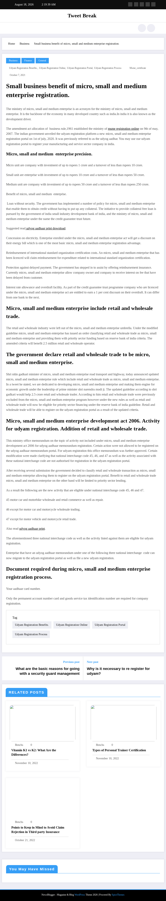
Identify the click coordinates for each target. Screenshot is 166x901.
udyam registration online (52, 68)
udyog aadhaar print (32, 528)
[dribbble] (142, 4)
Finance (28, 60)
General (42, 60)
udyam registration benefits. (23, 68)
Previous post (71, 661)
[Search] (142, 28)
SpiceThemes (118, 894)
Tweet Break (82, 16)
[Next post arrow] (158, 668)
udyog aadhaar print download (45, 228)
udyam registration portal (80, 68)
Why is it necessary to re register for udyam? (118, 671)
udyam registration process (107, 68)
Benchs (19, 744)
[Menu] (13, 28)
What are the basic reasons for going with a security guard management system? (48, 671)
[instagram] (148, 4)
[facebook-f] (130, 4)
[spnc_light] (151, 28)
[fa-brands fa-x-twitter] (136, 4)
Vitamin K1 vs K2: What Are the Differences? (33, 752)
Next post (92, 661)
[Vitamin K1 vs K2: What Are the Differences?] (43, 722)
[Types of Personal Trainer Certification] (123, 722)
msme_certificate (138, 68)
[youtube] (153, 4)
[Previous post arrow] (7, 668)
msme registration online (123, 128)
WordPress (79, 894)
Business (13, 60)
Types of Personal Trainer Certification (119, 750)
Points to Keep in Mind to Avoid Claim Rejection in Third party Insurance (37, 830)
